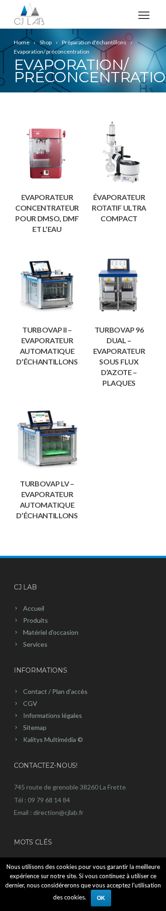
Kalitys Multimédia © (53, 739)
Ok (101, 898)
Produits (35, 620)
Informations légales (52, 715)
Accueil (33, 608)
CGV (30, 703)
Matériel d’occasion (50, 632)
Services (35, 644)
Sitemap (35, 727)
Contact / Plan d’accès (55, 691)
